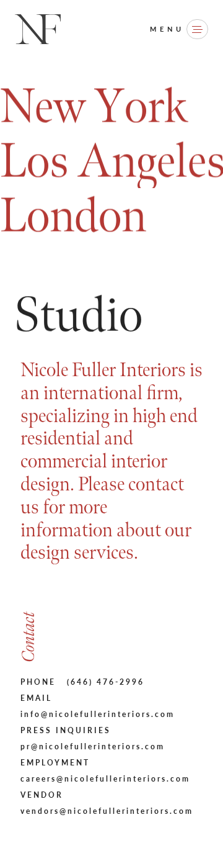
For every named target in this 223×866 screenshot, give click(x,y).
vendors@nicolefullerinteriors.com (106, 811)
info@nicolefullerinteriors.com (97, 714)
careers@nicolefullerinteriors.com (105, 779)
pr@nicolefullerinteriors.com (92, 746)
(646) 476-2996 (105, 682)
